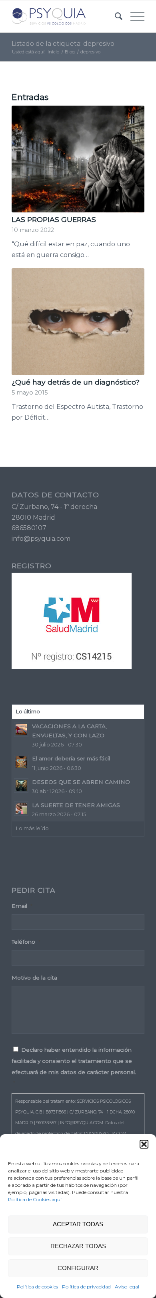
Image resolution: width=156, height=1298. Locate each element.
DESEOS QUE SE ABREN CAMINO (81, 782)
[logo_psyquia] (65, 16)
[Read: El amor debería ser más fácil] (21, 762)
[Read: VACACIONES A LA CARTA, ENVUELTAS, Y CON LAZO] (21, 730)
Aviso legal (127, 1287)
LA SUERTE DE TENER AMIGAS (76, 805)
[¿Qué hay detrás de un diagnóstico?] (78, 321)
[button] (144, 1144)
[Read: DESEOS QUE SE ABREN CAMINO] (21, 785)
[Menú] (133, 16)
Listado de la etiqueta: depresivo (63, 43)
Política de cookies (37, 1287)
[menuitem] (114, 16)
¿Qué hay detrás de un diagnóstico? (76, 382)
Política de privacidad (86, 1287)
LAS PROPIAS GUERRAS (54, 219)
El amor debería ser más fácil (71, 758)
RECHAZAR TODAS (78, 1246)
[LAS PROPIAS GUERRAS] (78, 159)
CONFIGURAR (78, 1268)
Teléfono (26, 942)
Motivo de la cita (34, 977)
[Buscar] (114, 16)
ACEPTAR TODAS (78, 1224)
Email (22, 906)
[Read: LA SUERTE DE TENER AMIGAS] (21, 808)
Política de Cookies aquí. (35, 1199)
